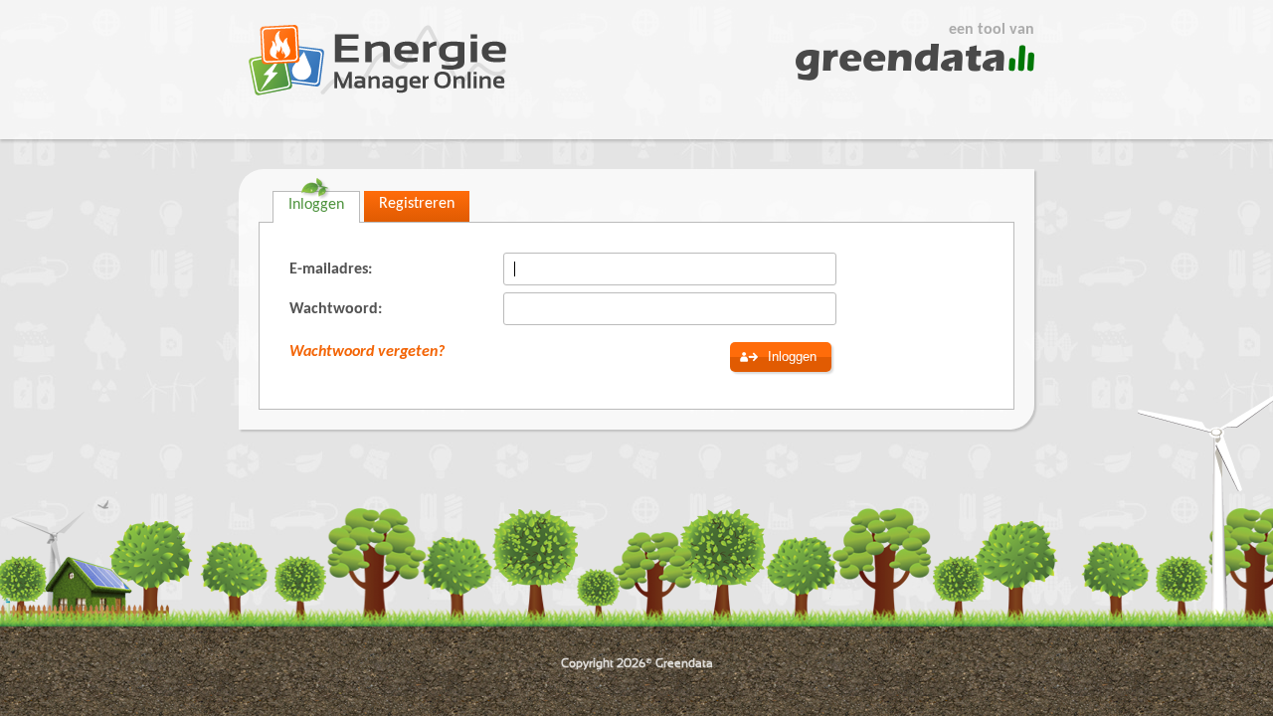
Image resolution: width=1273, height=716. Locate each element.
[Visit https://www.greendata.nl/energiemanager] (377, 60)
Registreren (417, 204)
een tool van (991, 30)
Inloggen (316, 205)
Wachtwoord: (335, 309)
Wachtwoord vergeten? (367, 352)
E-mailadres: (330, 269)
